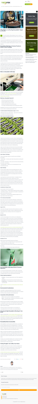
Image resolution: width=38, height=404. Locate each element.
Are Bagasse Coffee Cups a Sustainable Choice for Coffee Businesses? (31, 59)
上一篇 (2, 372)
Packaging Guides (7, 6)
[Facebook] (14, 359)
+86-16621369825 (4, 397)
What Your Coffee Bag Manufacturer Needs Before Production (31, 55)
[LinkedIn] (18, 359)
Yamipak (19, 401)
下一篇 (22, 372)
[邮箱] (22, 359)
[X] (16, 359)
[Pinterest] (21, 359)
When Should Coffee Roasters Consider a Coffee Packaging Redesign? (32, 57)
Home (2, 6)
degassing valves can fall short (4, 96)
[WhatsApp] (19, 359)
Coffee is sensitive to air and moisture (10, 93)
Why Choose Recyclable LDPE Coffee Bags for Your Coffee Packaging (31, 62)
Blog (3, 6)
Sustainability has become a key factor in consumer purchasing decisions (11, 227)
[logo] (5, 0)
